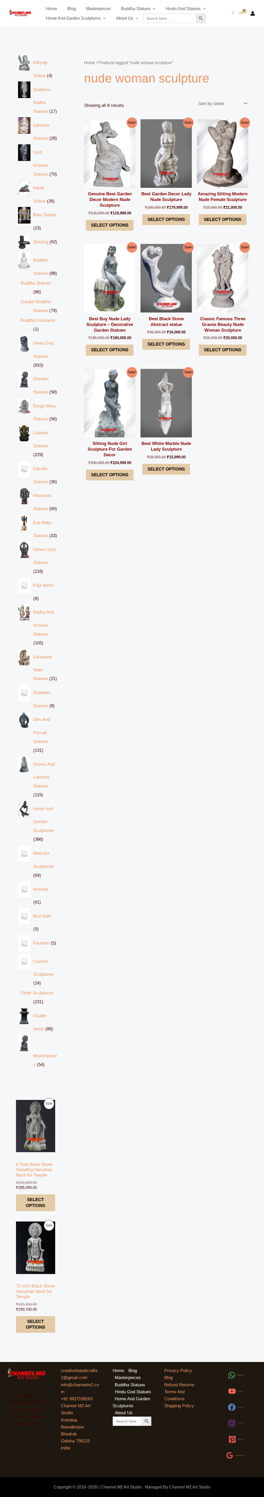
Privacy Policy (178, 1370)
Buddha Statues (135, 8)
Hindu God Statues (183, 8)
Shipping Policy (179, 1405)
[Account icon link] (252, 13)
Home (51, 8)
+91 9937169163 (77, 1398)
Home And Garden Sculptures (73, 18)
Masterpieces (98, 8)
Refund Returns (179, 1384)
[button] (152, 8)
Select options (35, 1202)
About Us (124, 18)
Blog (71, 8)
